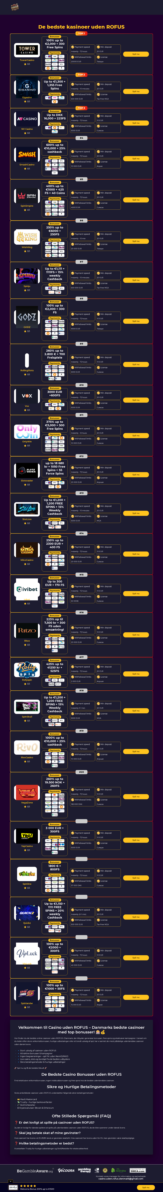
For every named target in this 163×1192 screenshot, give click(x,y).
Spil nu (135, 54)
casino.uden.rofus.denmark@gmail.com (120, 1178)
